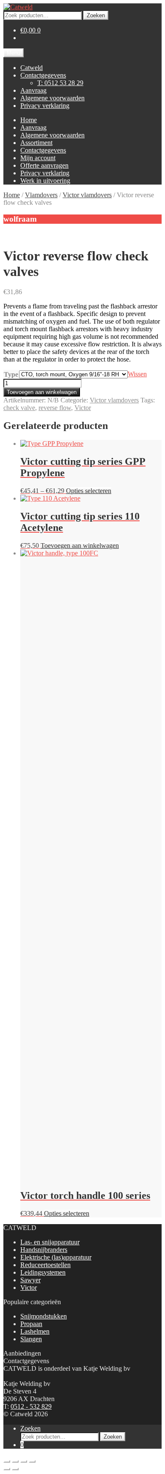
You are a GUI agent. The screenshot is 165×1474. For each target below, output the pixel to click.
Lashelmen (35, 1331)
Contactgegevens (43, 75)
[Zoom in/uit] (6, 1461)
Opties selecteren (88, 490)
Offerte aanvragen (44, 165)
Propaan (31, 1323)
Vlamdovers (41, 194)
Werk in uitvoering (45, 180)
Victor (82, 407)
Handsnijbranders (43, 1249)
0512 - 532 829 (31, 1406)
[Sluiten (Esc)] (32, 1461)
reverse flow (54, 407)
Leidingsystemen (43, 1272)
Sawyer (30, 1280)
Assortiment (36, 142)
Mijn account (37, 157)
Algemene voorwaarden (52, 98)
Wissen (137, 374)
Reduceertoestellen (45, 1264)
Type (11, 374)
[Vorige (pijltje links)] (6, 1469)
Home (28, 119)
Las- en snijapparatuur (50, 1242)
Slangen (31, 1339)
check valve (19, 407)
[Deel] (23, 1461)
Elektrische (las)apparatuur (55, 1257)
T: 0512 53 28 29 (60, 82)
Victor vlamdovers (87, 194)
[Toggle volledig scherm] (15, 1461)
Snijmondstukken (43, 1316)
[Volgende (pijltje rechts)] (15, 1469)
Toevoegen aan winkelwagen (42, 392)
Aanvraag (33, 90)
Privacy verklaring (44, 105)
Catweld (31, 67)
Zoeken (96, 15)
